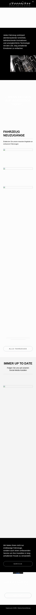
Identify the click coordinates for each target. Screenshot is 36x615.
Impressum (9, 608)
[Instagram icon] (9, 379)
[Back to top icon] (32, 611)
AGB (14, 608)
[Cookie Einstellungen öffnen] (3, 612)
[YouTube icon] (16, 379)
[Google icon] (26, 379)
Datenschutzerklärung (24, 608)
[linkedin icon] (21, 379)
